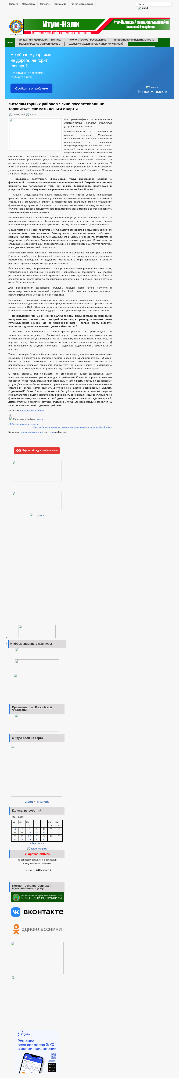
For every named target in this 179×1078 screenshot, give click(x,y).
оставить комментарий (31, 432)
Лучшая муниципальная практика (40, 39)
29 (29, 839)
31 (44, 839)
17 (44, 832)
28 (22, 839)
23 (37, 836)
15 (29, 832)
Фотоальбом (28, 4)
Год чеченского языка (82, 4)
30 (37, 839)
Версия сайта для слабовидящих (39, 450)
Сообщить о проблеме (31, 88)
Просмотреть (42, 801)
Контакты (44, 4)
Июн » (41, 843)
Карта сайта (60, 4)
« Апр (33, 843)
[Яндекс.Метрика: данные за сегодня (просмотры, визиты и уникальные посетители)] (37, 848)
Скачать (29, 801)
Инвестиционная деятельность (134, 39)
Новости (13, 4)
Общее (10, 42)
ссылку (51, 432)
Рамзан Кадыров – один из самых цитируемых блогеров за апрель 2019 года (71, 427)
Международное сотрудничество (39, 43)
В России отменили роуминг (24, 423)
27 (15, 839)
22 (29, 836)
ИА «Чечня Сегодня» (32, 410)
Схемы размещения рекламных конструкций (96, 43)
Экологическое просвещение (87, 39)
